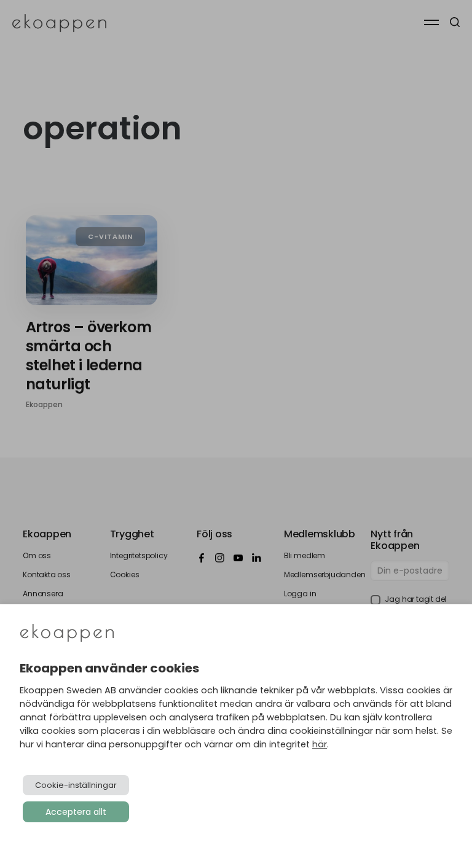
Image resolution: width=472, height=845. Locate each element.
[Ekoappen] (67, 634)
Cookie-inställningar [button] (76, 785)
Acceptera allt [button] (75, 812)
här (319, 744)
